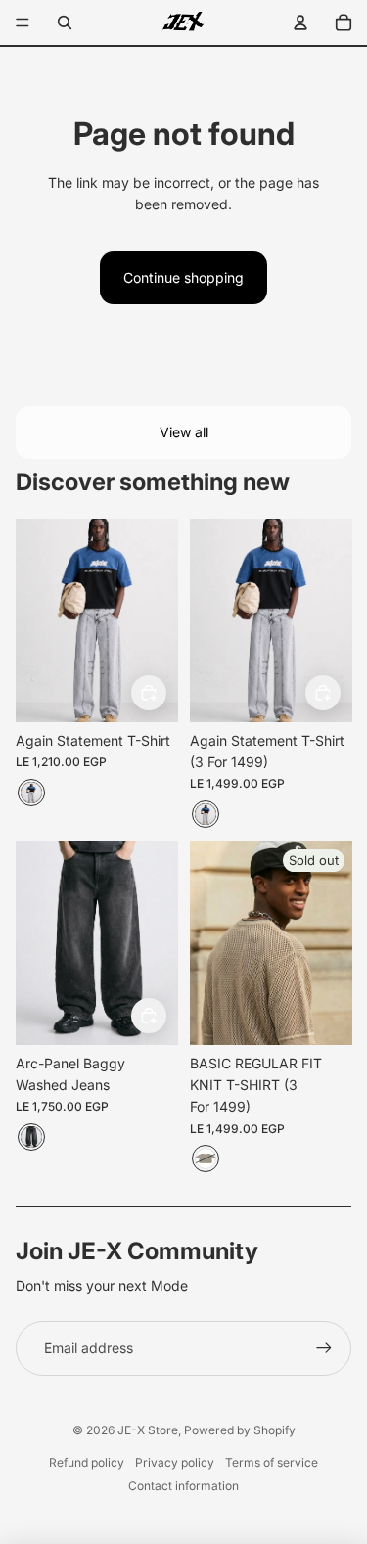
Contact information (183, 1485)
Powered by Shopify (240, 1430)
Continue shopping (183, 277)
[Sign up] (324, 1348)
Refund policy (86, 1462)
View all (184, 432)
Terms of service (271, 1462)
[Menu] (22, 22)
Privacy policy (174, 1462)
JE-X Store (147, 1430)
